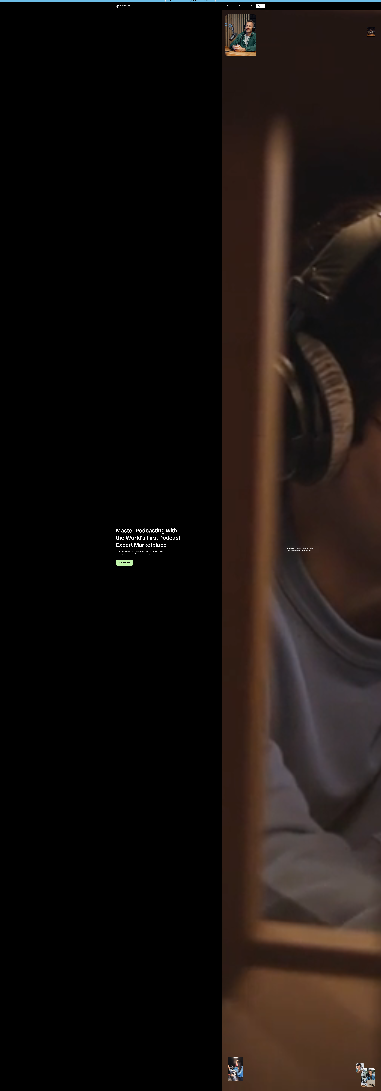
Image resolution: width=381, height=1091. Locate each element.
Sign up (260, 6)
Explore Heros (232, 6)
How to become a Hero (246, 6)
